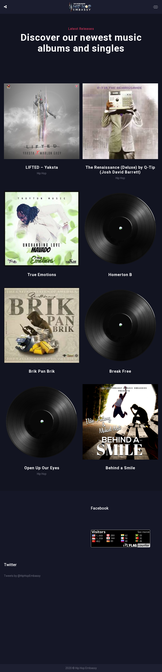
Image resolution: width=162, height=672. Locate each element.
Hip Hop (41, 173)
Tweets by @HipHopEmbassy (22, 575)
